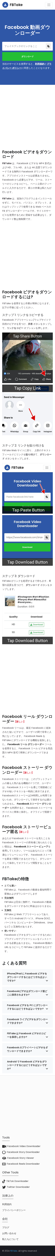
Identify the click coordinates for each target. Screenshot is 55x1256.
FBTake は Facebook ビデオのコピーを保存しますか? (26, 1035)
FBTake (13, 1250)
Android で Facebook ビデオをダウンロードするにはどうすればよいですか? (27, 1065)
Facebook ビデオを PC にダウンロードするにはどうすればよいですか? (27, 1007)
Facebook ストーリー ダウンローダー (27, 770)
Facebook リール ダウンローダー (27, 719)
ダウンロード (27, 56)
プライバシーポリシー (14, 1210)
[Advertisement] (27, 114)
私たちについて (10, 1239)
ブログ (5, 1227)
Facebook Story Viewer (20, 1158)
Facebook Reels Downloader (23, 1163)
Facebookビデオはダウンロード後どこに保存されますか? (27, 992)
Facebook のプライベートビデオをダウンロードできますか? (27, 1049)
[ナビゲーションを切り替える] (49, 4)
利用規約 (39, 64)
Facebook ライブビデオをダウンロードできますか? (27, 1021)
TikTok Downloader (17, 1181)
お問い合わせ (9, 1233)
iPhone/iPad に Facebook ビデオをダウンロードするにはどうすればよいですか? (27, 977)
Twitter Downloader (18, 1187)
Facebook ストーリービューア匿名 (27, 829)
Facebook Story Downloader (23, 1152)
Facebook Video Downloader (23, 1146)
